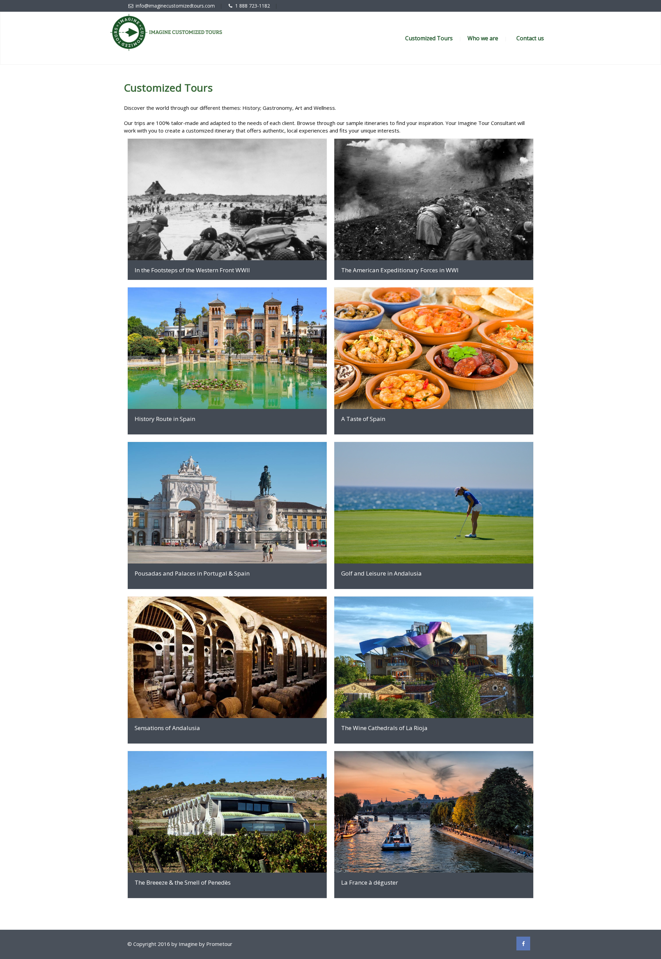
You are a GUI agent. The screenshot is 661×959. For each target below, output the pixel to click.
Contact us (530, 38)
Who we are (483, 38)
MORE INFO (227, 199)
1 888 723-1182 (252, 5)
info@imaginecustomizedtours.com (175, 5)
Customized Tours (429, 38)
